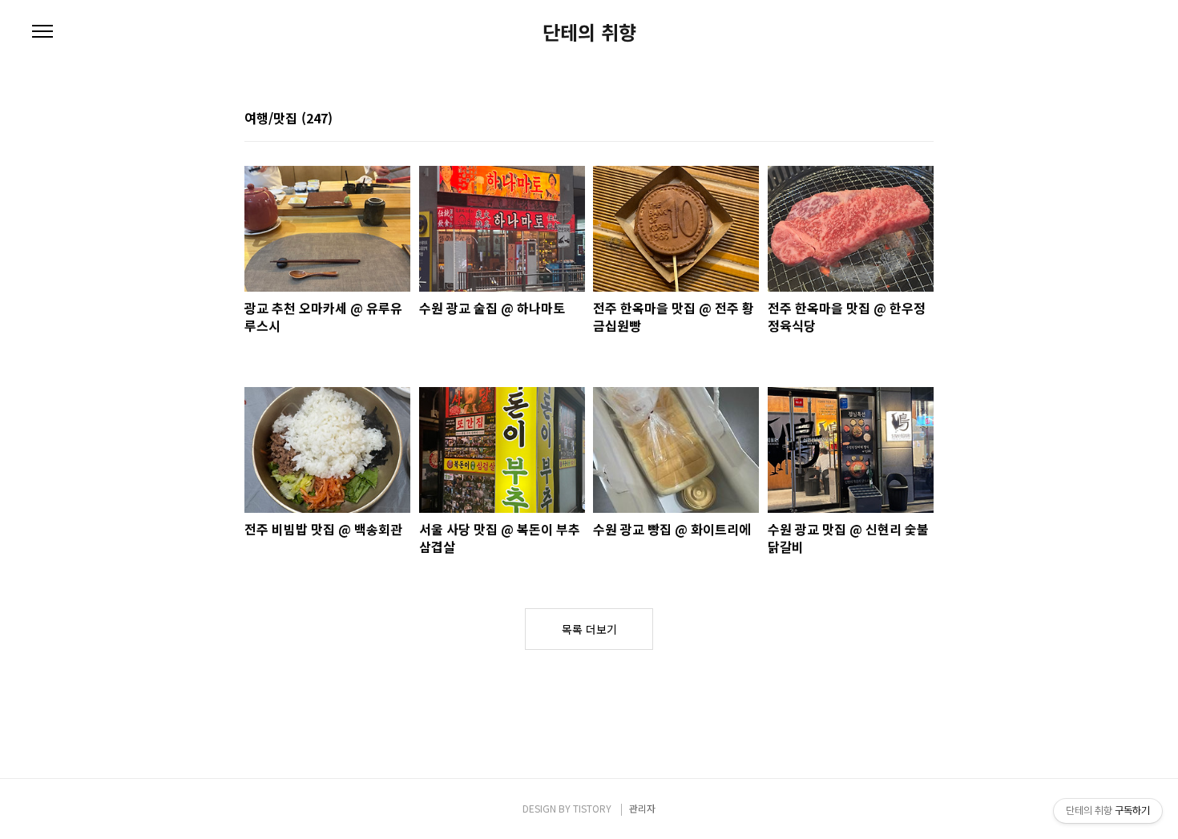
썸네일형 (901, 119)
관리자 (642, 808)
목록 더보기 (589, 629)
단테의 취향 (589, 32)
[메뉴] (42, 32)
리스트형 (924, 119)
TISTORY (592, 808)
